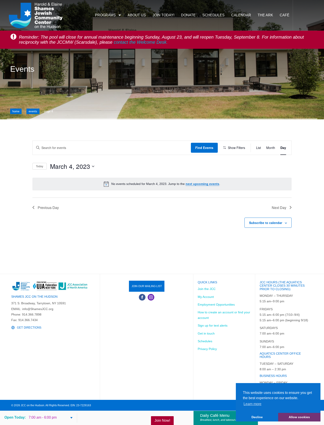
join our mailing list (147, 286)
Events (33, 111)
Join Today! (163, 15)
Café (284, 15)
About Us (137, 15)
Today (39, 166)
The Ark (265, 15)
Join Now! (162, 420)
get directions (29, 327)
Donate (188, 15)
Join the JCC (207, 289)
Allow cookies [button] (299, 417)
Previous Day (48, 207)
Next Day (279, 207)
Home (15, 111)
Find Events (204, 147)
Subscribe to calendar (265, 222)
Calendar (241, 15)
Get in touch (206, 333)
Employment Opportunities (216, 304)
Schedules (213, 15)
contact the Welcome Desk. (141, 42)
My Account (206, 297)
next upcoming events (202, 184)
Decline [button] (257, 417)
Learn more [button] (252, 404)
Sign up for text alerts (212, 325)
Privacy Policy (207, 349)
